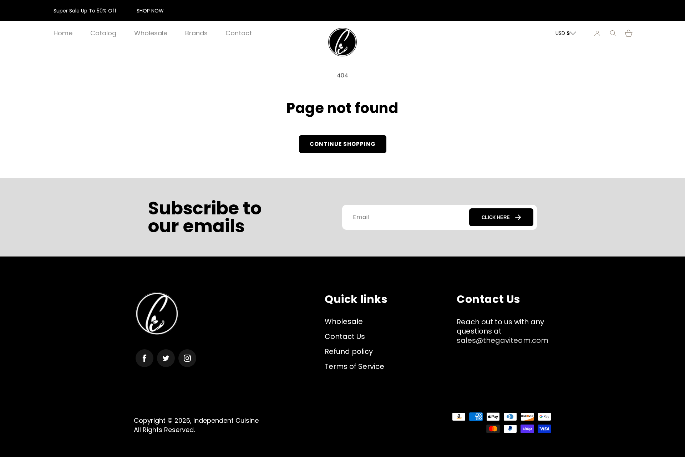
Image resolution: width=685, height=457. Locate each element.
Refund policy (349, 351)
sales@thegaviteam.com (502, 340)
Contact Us (345, 336)
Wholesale (344, 321)
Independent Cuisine (226, 420)
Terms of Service (354, 366)
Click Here (496, 217)
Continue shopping (343, 144)
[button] (613, 33)
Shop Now (150, 10)
